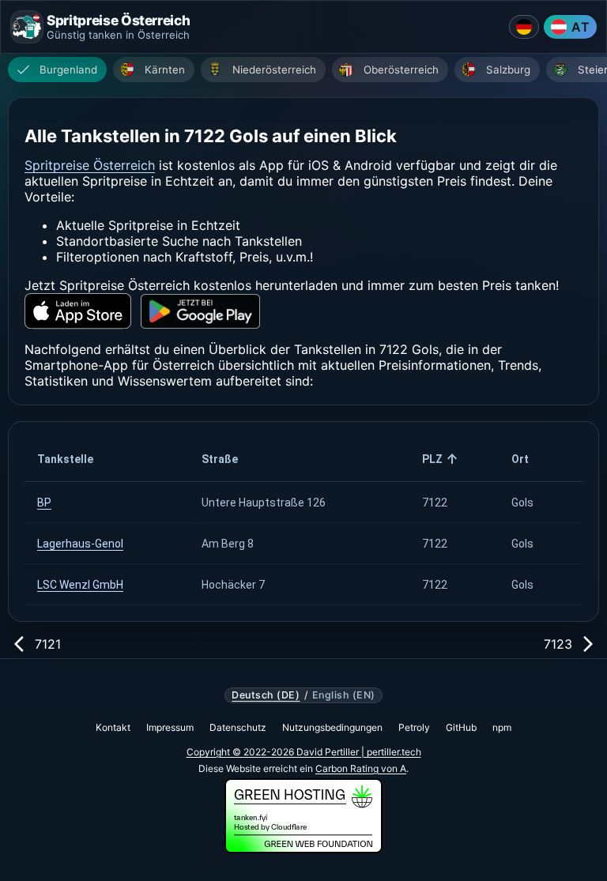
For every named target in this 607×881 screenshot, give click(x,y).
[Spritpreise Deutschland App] (524, 27)
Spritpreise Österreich (90, 165)
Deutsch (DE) (266, 695)
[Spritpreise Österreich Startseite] (26, 26)
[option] (57, 69)
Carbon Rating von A (360, 768)
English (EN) (343, 695)
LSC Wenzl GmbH (80, 584)
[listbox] (307, 71)
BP (44, 502)
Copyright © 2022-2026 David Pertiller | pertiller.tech (304, 752)
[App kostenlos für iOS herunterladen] (78, 311)
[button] (106, 459)
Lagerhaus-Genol (80, 543)
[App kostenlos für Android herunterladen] (200, 311)
